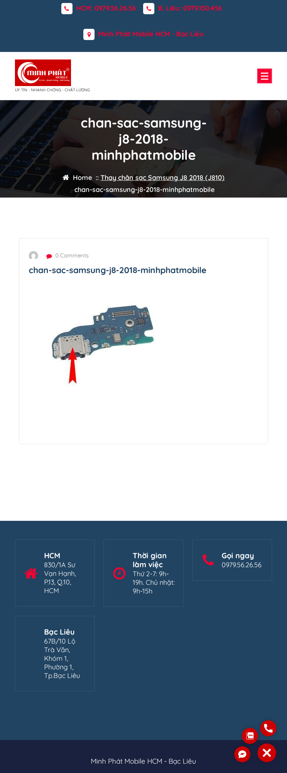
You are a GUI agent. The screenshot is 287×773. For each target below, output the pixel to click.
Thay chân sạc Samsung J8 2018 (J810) (163, 177)
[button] (266, 752)
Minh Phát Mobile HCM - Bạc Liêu (151, 34)
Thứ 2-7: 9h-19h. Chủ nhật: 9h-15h (154, 582)
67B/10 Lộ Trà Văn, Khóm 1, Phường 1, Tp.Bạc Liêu (62, 658)
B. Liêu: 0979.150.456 (190, 8)
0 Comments (71, 255)
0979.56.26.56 (242, 564)
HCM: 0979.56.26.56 (106, 8)
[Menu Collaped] (264, 75)
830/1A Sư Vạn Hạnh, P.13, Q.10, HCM (60, 577)
